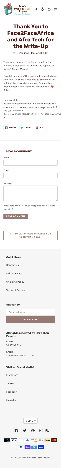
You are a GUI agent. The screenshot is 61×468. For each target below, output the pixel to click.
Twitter (10, 383)
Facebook (11, 391)
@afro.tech (45, 79)
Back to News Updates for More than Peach (33, 235)
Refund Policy (14, 273)
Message (7, 183)
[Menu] (55, 8)
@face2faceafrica (27, 79)
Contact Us (12, 264)
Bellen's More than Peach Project (34, 457)
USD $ (29, 420)
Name (6, 157)
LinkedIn (11, 400)
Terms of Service (15, 290)
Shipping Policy (15, 281)
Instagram (12, 374)
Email (6, 170)
